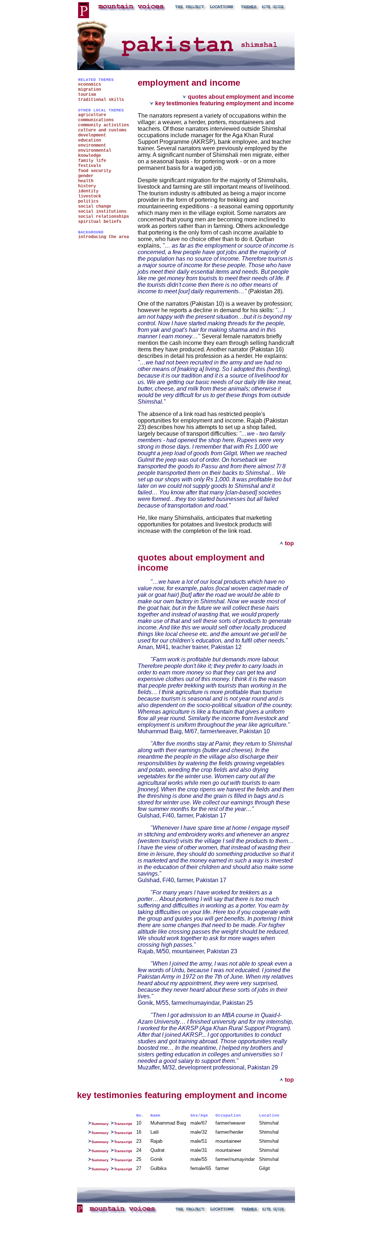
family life (92, 160)
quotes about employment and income (240, 97)
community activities (103, 125)
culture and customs (102, 130)
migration (89, 89)
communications (96, 120)
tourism (87, 94)
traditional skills (101, 99)
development (92, 135)
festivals (89, 165)
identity (88, 191)
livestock (89, 196)
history (87, 186)
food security (94, 171)
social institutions (102, 211)
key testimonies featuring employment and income (224, 103)
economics (89, 84)
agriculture (92, 115)
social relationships (103, 216)
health (85, 181)
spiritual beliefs (99, 221)
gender (85, 176)
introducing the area (103, 237)
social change (94, 206)
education (89, 140)
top (288, 543)
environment (92, 145)
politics (88, 201)
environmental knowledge (94, 153)
